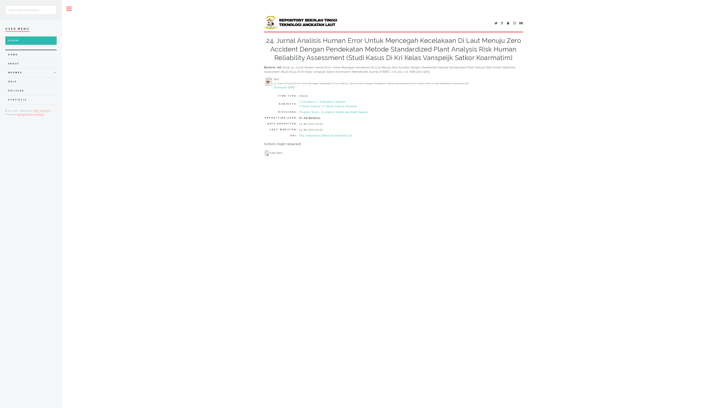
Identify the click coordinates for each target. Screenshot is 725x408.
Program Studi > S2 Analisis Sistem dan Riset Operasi (333, 112)
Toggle (69, 9)
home (13, 54)
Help (12, 81)
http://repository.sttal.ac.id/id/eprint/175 (325, 135)
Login (13, 40)
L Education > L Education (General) (322, 101)
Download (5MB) (284, 87)
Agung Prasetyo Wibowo (30, 114)
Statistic (17, 100)
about (14, 63)
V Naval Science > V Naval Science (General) (328, 106)
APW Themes (41, 111)
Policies (16, 90)
